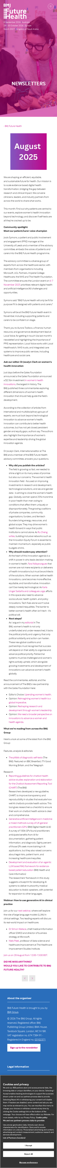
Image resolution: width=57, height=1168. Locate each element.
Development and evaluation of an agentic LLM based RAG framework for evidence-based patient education (30, 866)
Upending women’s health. (38, 694)
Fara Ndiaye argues (37, 563)
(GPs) (25, 826)
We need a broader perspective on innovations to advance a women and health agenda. (30, 718)
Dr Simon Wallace (17, 929)
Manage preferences (28, 1162)
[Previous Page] (25, 978)
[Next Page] (32, 978)
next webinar (24, 910)
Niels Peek (14, 940)
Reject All (28, 1154)
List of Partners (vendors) (14, 1138)
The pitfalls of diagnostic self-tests (26, 757)
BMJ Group (12, 1012)
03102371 (40, 1039)
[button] (50, 6)
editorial (29, 622)
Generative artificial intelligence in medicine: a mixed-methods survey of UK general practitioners (30, 822)
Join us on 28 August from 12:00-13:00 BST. (26, 955)
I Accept (28, 1145)
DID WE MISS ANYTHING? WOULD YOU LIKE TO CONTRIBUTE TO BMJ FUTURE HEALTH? (27, 965)
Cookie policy (41, 1117)
